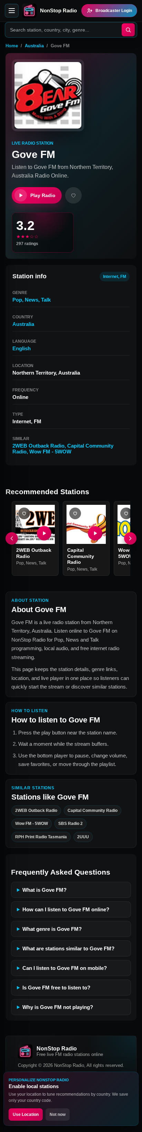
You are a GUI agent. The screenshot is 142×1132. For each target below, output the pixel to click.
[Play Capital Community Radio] (95, 533)
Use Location (26, 1114)
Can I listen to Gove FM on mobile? (64, 968)
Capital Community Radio (80, 556)
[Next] (130, 538)
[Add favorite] (73, 195)
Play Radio (42, 195)
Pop (17, 300)
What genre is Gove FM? (52, 929)
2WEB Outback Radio (38, 446)
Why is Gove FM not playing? (57, 1007)
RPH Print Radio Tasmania (41, 837)
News (31, 300)
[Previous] (12, 538)
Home (12, 45)
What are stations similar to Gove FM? (68, 948)
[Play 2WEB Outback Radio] (44, 533)
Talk (46, 300)
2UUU (83, 837)
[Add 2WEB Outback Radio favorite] (24, 513)
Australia (34, 45)
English (21, 348)
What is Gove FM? (44, 890)
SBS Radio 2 (70, 823)
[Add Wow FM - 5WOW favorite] (126, 513)
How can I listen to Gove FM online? (65, 909)
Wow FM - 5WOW (50, 451)
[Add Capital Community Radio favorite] (75, 513)
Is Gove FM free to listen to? (56, 987)
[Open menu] (12, 10)
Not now (57, 1114)
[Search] (128, 29)
